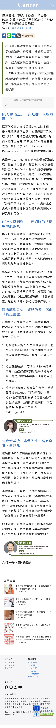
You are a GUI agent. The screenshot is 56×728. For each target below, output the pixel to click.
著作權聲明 (10, 665)
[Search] (53, 4)
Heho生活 (32, 668)
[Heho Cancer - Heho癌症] (28, 5)
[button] (4, 5)
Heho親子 (32, 665)
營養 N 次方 (33, 676)
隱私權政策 (10, 662)
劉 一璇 (28, 28)
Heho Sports (34, 670)
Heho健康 (32, 662)
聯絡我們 (9, 668)
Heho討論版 (33, 673)
